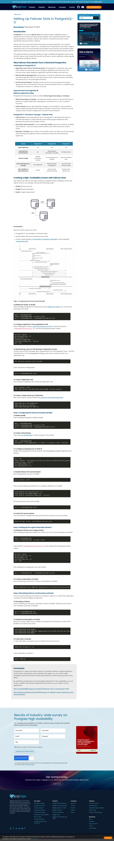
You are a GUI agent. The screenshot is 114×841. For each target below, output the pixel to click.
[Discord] (22, 828)
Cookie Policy (35, 839)
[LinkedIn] (10, 828)
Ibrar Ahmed (19, 27)
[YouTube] (19, 828)
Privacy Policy (30, 764)
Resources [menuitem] (52, 7)
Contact (72, 7)
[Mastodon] (25, 828)
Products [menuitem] (32, 7)
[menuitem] (72, 7)
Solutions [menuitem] (42, 7)
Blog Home (18, 14)
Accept (108, 838)
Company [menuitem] (62, 7)
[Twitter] (13, 828)
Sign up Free (57, 784)
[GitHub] (16, 828)
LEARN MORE (98, 2)
